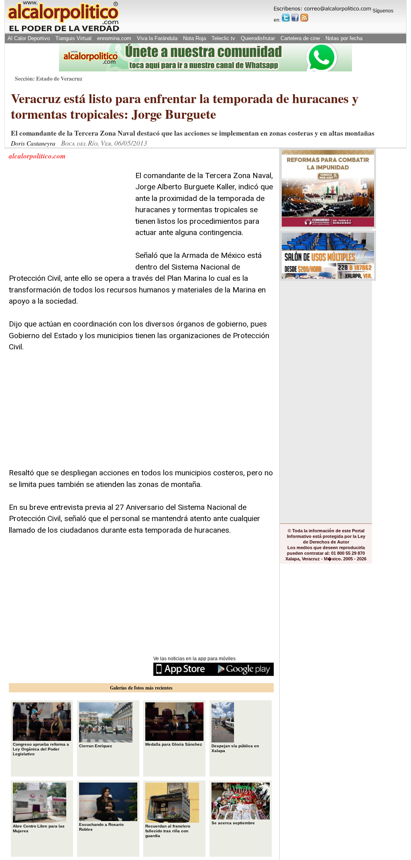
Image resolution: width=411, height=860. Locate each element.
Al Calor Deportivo (29, 38)
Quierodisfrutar (258, 38)
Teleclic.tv (223, 38)
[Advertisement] (69, 220)
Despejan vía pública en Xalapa (235, 748)
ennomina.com (114, 38)
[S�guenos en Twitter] (286, 18)
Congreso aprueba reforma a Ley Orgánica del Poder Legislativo (41, 749)
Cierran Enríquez (95, 746)
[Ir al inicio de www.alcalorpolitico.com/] (63, 31)
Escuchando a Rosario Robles (101, 827)
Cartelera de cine (300, 38)
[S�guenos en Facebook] (295, 18)
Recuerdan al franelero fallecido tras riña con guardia (167, 831)
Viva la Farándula (157, 38)
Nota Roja (194, 38)
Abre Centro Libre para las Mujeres (39, 828)
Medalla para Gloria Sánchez (173, 744)
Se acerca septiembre (233, 823)
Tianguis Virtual (73, 38)
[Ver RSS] (304, 18)
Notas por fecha (344, 38)
